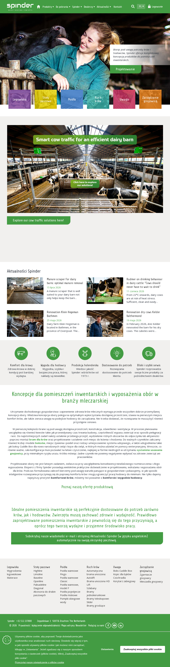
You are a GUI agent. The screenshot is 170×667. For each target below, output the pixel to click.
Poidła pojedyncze (70, 591)
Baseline (38, 577)
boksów (40, 443)
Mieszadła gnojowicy (151, 581)
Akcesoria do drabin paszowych (45, 593)
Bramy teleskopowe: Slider (98, 600)
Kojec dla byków (122, 574)
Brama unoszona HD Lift (98, 582)
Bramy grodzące (96, 605)
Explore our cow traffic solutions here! (38, 220)
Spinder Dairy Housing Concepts (20, 6)
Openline (38, 581)
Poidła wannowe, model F (69, 586)
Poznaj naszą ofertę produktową (87, 487)
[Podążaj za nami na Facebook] (108, 625)
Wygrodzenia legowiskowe (14, 572)
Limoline (38, 574)
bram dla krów (38, 439)
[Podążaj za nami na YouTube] (114, 625)
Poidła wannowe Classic (69, 579)
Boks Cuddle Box (122, 570)
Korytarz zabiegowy (124, 581)
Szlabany (91, 588)
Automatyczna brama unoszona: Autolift (96, 574)
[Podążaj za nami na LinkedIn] (120, 625)
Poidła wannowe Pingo (69, 572)
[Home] (38, 6)
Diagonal (38, 588)
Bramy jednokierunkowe (96, 593)
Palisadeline (40, 584)
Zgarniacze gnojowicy (146, 576)
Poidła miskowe (68, 595)
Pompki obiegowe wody (70, 600)
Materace (12, 577)
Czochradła (119, 577)
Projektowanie (125, 69)
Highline (38, 570)
